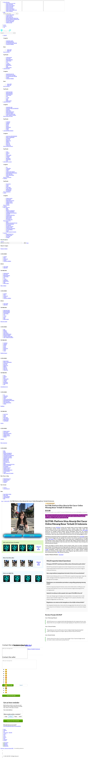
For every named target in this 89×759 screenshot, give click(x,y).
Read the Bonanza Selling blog (12, 18)
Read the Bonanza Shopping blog (12, 19)
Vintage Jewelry (9, 201)
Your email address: (8, 710)
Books (7, 209)
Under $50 (9, 50)
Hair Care (8, 139)
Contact (4, 733)
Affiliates (5, 730)
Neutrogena (8, 159)
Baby (7, 208)
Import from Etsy (9, 7)
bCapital (5, 740)
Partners (4, 737)
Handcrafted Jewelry (10, 200)
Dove (7, 154)
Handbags (5, 178)
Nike (7, 66)
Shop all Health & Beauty (8, 146)
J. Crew (7, 63)
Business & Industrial (10, 210)
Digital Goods (9, 216)
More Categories (6, 207)
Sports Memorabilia (10, 175)
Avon (7, 151)
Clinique (7, 152)
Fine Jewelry (8, 199)
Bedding (5, 330)
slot (58, 552)
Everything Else (9, 219)
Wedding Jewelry (9, 202)
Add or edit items (9, 4)
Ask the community (10, 21)
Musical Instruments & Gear (11, 222)
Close (27, 242)
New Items (8, 236)
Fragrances (8, 138)
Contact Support (6, 496)
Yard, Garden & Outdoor (11, 115)
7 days (15, 716)
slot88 (46, 549)
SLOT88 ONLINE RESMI (11, 43)
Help (4, 12)
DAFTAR (32, 535)
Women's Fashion (4, 248)
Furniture (8, 109)
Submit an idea (9, 22)
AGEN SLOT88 (6, 501)
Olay (7, 160)
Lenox (7, 129)
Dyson (7, 125)
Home (2, 501)
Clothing (5, 256)
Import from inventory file (11, 10)
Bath (4, 329)
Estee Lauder (8, 155)
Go (25, 242)
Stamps (7, 176)
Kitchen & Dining (9, 112)
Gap (7, 61)
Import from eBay (9, 6)
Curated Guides (9, 235)
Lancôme (8, 156)
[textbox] (7, 33)
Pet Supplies (8, 225)
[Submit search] (17, 13)
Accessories (5, 258)
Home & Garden (4, 321)
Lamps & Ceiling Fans (10, 114)
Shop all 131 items (39, 563)
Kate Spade (8, 187)
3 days (10, 716)
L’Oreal (7, 157)
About (4, 729)
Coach (7, 185)
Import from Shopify (10, 8)
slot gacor (51, 539)
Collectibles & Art (4, 386)
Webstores (5, 739)
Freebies (7, 237)
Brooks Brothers (9, 94)
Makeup (7, 141)
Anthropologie (9, 57)
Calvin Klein (8, 60)
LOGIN (13, 535)
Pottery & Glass (9, 173)
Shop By (5, 233)
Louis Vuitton (9, 188)
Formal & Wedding (10, 44)
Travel (7, 230)
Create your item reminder (13, 720)
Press (4, 738)
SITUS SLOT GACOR (10, 75)
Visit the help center (10, 14)
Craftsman (8, 121)
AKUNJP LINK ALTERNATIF (12, 108)
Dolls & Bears (9, 217)
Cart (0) (4, 487)
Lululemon (8, 64)
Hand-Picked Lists (9, 234)
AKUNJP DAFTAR (10, 42)
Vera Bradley (8, 190)
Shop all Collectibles (7, 177)
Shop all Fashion (6, 52)
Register (4, 26)
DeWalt (7, 124)
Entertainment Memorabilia (11, 172)
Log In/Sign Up (6, 488)
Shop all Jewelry (6, 205)
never (20, 716)
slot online (85, 530)
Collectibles (8, 168)
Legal (4, 735)
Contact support (9, 15)
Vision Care (8, 145)
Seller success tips (9, 17)
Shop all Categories (7, 220)
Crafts (7, 170)
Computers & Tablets (7, 456)
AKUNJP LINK (9, 107)
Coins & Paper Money (10, 171)
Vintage (7, 77)
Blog (4, 498)
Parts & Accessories (10, 224)
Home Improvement (10, 111)
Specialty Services (9, 226)
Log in (4, 24)
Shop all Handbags (6, 191)
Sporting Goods (9, 227)
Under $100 (9, 49)
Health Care (8, 140)
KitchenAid (8, 127)
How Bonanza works (10, 20)
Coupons (5, 206)
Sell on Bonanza (6, 2)
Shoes (4, 257)
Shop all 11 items (39, 548)
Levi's (7, 98)
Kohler (7, 128)
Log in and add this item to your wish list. (12, 726)
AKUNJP (5, 35)
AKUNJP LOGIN (9, 40)
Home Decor (8, 110)
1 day (6, 716)
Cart (4, 27)
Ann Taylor (8, 58)
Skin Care (8, 144)
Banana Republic (9, 59)
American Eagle (9, 91)
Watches (7, 203)
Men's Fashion (3, 285)
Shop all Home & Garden (8, 116)
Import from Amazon (10, 5)
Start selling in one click (10, 3)
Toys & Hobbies (9, 229)
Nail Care (8, 142)
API (4, 731)
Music (7, 221)
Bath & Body (6, 361)
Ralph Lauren (8, 67)
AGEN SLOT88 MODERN (8, 130)
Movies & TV (9, 218)
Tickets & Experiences (10, 228)
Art (6, 167)
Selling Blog (5, 732)
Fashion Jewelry (9, 198)
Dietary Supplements (10, 137)
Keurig (7, 126)
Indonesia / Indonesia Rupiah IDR (7, 748)
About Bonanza (6, 497)
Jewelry (4, 192)
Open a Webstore (9, 11)
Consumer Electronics (10, 215)
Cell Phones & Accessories (11, 212)
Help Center (5, 495)
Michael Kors (8, 65)
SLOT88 (82, 536)
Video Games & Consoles (11, 231)
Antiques (8, 169)
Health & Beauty (4, 353)
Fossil (7, 186)
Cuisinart (8, 122)
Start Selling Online (7, 494)
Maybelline (8, 158)
